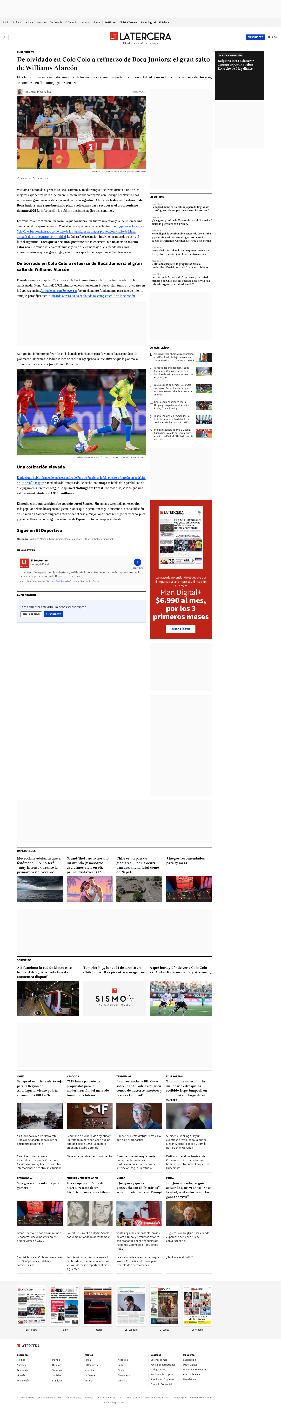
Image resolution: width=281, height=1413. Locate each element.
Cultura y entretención (82, 1178)
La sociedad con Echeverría (59, 291)
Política (17, 22)
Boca (67, 539)
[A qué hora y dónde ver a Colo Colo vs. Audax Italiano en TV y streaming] (181, 998)
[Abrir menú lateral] (6, 37)
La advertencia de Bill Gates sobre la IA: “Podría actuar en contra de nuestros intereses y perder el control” (139, 1088)
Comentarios (42, 178)
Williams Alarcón (39, 539)
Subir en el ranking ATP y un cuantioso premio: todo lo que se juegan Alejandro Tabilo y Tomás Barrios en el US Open (186, 1141)
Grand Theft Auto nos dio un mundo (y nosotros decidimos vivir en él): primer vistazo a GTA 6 (88, 865)
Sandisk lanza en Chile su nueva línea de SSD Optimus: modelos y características (40, 1261)
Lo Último (110, 22)
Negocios (42, 22)
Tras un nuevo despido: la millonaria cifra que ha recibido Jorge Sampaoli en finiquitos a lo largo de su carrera (186, 1090)
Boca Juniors (56, 539)
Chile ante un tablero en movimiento (89, 1156)
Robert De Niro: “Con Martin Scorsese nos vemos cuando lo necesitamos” (89, 1235)
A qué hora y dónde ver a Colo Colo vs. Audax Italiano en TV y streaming (181, 970)
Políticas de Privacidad (79, 581)
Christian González (40, 91)
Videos (96, 22)
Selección (76, 539)
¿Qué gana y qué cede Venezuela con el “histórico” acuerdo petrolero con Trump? (182, 222)
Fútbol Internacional (102, 539)
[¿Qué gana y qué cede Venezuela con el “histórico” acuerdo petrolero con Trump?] (139, 1213)
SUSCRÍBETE (181, 629)
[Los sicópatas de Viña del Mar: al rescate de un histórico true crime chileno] (90, 1213)
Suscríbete (54, 614)
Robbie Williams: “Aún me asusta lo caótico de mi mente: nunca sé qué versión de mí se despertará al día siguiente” (88, 1263)
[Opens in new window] (98, 1325)
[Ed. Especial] (131, 1325)
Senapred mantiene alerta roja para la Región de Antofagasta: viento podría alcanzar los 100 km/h (181, 209)
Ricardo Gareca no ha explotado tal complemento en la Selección (93, 296)
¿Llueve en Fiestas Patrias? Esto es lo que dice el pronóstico (138, 1138)
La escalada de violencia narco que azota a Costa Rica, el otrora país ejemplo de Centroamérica (180, 252)
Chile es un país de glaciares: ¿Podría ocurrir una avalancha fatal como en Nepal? (137, 865)
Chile (20, 1076)
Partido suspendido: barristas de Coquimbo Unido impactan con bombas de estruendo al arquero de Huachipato (173, 372)
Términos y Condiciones (56, 581)
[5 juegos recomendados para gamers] (189, 889)
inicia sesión (31, 614)
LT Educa (164, 22)
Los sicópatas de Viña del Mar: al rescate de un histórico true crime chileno (88, 1188)
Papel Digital (148, 22)
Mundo (86, 22)
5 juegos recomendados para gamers (185, 861)
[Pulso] (64, 1325)
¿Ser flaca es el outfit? (179, 1257)
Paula (170, 1178)
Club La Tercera (128, 22)
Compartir (25, 178)
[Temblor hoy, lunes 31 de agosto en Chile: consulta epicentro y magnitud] (114, 998)
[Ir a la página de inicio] (140, 37)
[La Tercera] (31, 1325)
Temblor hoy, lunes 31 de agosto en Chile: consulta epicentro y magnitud (114, 970)
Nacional (28, 22)
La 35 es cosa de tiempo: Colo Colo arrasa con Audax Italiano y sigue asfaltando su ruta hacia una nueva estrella (173, 389)
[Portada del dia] (181, 567)
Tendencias (123, 1076)
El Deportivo (72, 22)
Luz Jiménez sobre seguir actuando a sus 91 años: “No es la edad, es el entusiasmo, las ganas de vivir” (188, 1190)
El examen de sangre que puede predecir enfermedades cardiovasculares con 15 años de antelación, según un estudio (136, 1162)
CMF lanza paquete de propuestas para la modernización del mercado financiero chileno (180, 266)
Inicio (6, 22)
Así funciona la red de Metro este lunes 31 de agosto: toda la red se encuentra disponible (44, 972)
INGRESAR (273, 37)
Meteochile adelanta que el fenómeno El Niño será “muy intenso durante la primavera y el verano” (39, 865)
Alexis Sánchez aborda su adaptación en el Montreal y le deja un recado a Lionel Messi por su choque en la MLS (174, 357)
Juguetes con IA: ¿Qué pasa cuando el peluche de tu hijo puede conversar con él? (187, 1237)
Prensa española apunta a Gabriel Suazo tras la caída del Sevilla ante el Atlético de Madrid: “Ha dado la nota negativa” (173, 434)
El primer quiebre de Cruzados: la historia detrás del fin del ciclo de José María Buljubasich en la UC (172, 419)
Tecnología (56, 22)
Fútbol (86, 539)
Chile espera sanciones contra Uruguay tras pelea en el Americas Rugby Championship (172, 405)
